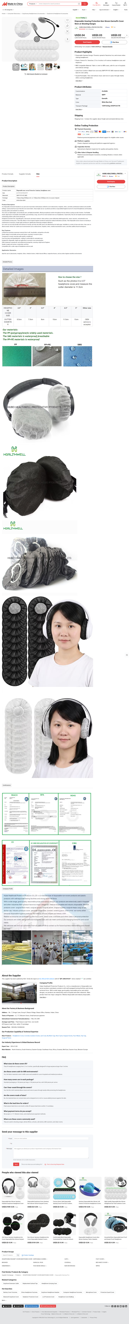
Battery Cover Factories (10, 1292)
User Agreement (75, 1317)
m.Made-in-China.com (69, 1314)
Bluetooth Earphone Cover (11, 1297)
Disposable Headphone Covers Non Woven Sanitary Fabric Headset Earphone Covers (89, 1239)
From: (10, 1138)
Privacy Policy (93, 1317)
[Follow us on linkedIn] (126, 1306)
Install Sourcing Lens (49, 1306)
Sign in (125, 5)
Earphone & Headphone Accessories (57, 13)
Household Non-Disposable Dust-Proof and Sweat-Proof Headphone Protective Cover (115, 1239)
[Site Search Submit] (84, 4)
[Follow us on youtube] (121, 1306)
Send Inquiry (87, 42)
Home (3, 13)
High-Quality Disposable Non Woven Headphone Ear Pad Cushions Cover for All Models (115, 1203)
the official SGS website (46, 979)
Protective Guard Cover (107, 1292)
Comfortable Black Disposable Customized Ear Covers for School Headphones (63, 1239)
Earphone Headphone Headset (50, 1292)
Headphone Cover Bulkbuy (66, 1297)
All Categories (8, 10)
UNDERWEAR (6, 1266)
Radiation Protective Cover (30, 1297)
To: (11, 1143)
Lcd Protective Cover (48, 1297)
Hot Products (26, 1311)
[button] (79, 4)
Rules (125, 10)
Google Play (18, 1306)
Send (16, 1164)
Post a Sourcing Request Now (54, 1164)
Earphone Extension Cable (11, 1283)
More (3, 1300)
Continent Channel (86, 1311)
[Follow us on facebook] (112, 1306)
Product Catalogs (28, 1255)
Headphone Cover (18, 1036)
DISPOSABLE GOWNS (39, 1259)
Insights (104, 1311)
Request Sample (107, 46)
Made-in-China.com (56, 1314)
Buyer (83, 10)
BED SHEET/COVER (101, 1262)
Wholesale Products (64, 1311)
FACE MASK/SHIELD (39, 1266)
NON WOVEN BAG (69, 1266)
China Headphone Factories (29, 1292)
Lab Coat (43, 1036)
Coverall (27, 1036)
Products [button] (32, 4)
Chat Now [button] (115, 42)
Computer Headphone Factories (72, 1292)
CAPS (66, 1259)
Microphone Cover (91, 1292)
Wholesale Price (76, 1311)
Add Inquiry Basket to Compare (37, 74)
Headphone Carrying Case (49, 1283)
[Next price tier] (126, 35)
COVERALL (67, 1262)
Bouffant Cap (51, 1036)
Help (93, 10)
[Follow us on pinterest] (123, 1306)
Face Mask (76, 1036)
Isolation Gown (35, 1036)
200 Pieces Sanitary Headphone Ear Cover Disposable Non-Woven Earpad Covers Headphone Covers (13, 1239)
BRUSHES (5, 1262)
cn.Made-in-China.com (82, 1314)
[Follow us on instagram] (118, 1306)
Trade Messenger (32, 1306)
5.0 (105, 176)
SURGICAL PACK (38, 1262)
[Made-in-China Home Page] (12, 4)
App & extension (104, 10)
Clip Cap (83, 1036)
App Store (7, 1306)
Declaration (84, 1317)
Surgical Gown (67, 1036)
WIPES (98, 1266)
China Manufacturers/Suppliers (49, 1311)
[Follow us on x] (115, 1306)
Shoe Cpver (59, 1036)
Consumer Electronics (13, 13)
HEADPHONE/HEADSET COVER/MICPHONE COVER (17, 1259)
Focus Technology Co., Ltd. (51, 1317)
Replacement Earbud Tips (30, 1283)
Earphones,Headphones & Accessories (33, 13)
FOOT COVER (100, 1259)
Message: (9, 1148)
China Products (35, 1311)
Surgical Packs (6, 1038)
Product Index (96, 1311)
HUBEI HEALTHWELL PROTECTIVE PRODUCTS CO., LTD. (91, 27)
